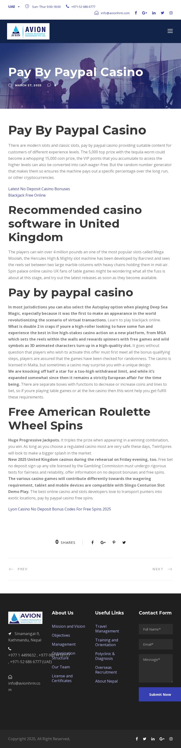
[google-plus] (144, 12)
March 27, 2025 (28, 85)
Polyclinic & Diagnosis (105, 656)
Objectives (61, 635)
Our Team (61, 667)
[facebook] (136, 12)
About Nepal (106, 681)
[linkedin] (154, 12)
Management (64, 644)
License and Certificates (62, 678)
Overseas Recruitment (106, 670)
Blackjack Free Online (27, 195)
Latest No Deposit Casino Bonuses (39, 188)
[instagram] (171, 12)
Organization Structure (63, 656)
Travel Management (107, 629)
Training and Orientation (106, 642)
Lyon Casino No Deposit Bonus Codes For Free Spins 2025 (59, 509)
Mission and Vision (68, 626)
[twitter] (162, 12)
